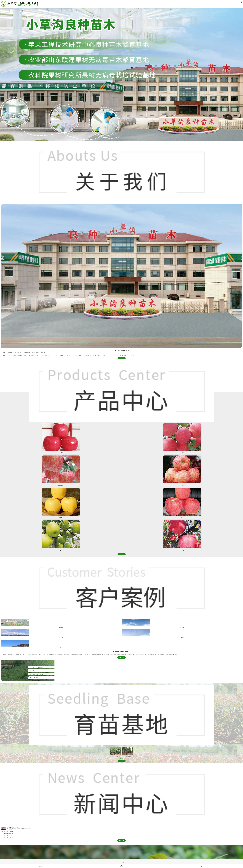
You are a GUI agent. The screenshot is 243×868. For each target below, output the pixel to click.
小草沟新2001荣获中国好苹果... (7, 837)
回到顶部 (123, 862)
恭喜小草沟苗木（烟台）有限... (7, 831)
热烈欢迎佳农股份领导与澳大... (13, 827)
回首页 (119, 862)
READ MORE (121, 554)
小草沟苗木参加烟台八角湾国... (7, 833)
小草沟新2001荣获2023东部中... (7, 835)
